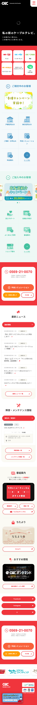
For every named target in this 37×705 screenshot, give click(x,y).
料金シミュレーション (20, 288)
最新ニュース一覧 (18, 394)
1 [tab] (17, 202)
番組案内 (9, 506)
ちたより (18, 549)
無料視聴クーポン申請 (18, 586)
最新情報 (8, 325)
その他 (27, 295)
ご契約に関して (12, 295)
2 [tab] (19, 202)
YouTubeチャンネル (19, 512)
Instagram (17, 605)
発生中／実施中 (10, 418)
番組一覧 (26, 506)
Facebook (17, 599)
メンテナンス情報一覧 (18, 457)
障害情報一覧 (18, 450)
